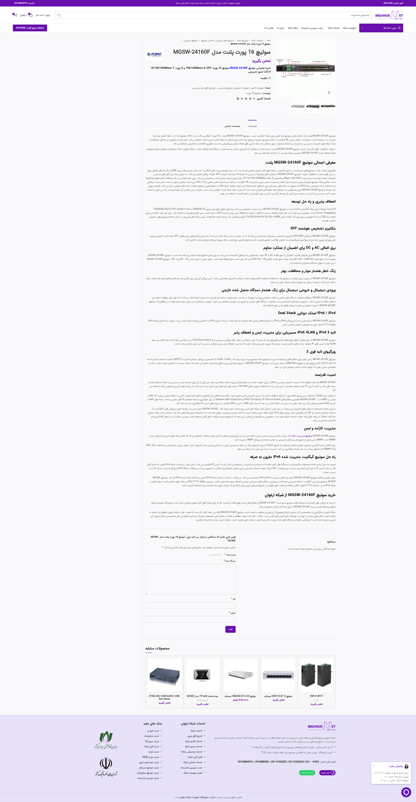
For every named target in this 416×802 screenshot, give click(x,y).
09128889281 (261, 762)
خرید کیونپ (153, 731)
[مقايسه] (302, 663)
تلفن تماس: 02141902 (393, 3)
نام (233, 599)
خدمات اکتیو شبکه (193, 741)
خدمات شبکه (210, 3)
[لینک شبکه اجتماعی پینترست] (246, 99)
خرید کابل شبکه (151, 746)
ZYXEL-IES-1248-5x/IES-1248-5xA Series (164, 697)
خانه (268, 40)
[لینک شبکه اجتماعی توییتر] (250, 99)
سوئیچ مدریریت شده (301, 436)
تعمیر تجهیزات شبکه (192, 773)
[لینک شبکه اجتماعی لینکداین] (242, 99)
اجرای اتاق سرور (195, 736)
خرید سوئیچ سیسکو (149, 767)
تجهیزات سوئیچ (241, 88)
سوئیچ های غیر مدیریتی (204, 88)
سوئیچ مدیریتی (190, 40)
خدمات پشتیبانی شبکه (191, 752)
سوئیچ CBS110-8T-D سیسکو (278, 696)
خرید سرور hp (152, 741)
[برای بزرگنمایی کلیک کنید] (329, 92)
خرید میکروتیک (151, 736)
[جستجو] (59, 15)
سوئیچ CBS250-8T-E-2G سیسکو (240, 696)
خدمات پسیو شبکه (193, 746)
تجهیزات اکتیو (257, 40)
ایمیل (232, 613)
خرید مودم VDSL (151, 757)
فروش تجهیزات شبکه (231, 3)
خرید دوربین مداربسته (148, 778)
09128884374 (20, 3)
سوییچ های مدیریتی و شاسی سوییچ (217, 40)
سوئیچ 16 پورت (253, 93)
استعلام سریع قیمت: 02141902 (30, 28)
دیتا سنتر (199, 3)
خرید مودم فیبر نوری (149, 762)
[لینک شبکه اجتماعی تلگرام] (238, 99)
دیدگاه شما (230, 561)
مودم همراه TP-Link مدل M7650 (202, 696)
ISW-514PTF (316, 696)
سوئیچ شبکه (242, 40)
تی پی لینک (202, 700)
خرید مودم (154, 752)
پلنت (316, 700)
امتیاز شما (230, 555)
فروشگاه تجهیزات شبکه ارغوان (194, 797)
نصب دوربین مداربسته (191, 767)
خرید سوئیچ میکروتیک (148, 773)
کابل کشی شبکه (182, 3)
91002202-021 (278, 762)
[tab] (252, 124)
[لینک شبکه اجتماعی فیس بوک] (254, 99)
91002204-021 (296, 762)
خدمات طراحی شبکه (192, 762)
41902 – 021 (312, 762)
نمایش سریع (302, 671)
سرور (219, 3)
